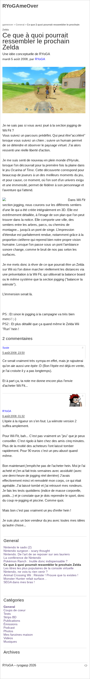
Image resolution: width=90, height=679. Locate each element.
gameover (7, 24)
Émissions (10, 624)
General (20, 24)
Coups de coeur (14, 610)
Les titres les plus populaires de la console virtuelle (38, 568)
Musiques (10, 641)
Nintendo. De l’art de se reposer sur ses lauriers (36, 554)
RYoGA (40, 59)
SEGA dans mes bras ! (19, 582)
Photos (8, 631)
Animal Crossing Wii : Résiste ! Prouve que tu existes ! (40, 575)
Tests (7, 613)
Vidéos (8, 638)
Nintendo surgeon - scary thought (26, 550)
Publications (11, 620)
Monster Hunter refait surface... (25, 578)
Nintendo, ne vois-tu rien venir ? (25, 571)
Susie (5, 347)
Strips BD (9, 617)
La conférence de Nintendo (22, 557)
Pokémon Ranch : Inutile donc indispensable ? (35, 561)
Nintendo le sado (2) (17, 547)
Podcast (9, 627)
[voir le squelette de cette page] (86, 665)
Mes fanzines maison (18, 634)
